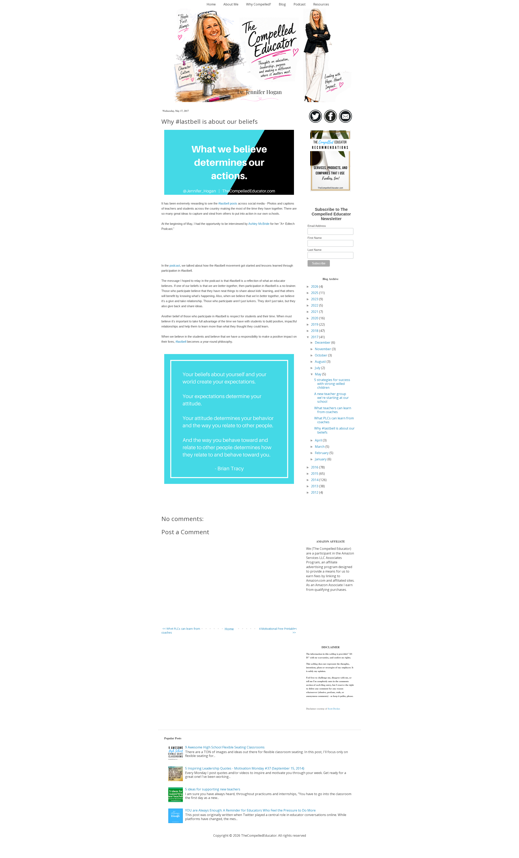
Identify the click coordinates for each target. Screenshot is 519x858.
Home (211, 4)
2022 (315, 305)
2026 (315, 286)
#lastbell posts (227, 203)
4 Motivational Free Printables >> (278, 630)
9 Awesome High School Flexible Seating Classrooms (225, 747)
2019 (315, 324)
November (323, 349)
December (323, 342)
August (321, 361)
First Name (315, 237)
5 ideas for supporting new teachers (212, 789)
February (322, 453)
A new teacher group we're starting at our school (331, 398)
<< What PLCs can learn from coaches (180, 630)
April (319, 440)
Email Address (317, 225)
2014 (315, 480)
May (318, 374)
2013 (315, 486)
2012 (315, 492)
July (318, 368)
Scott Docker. (334, 708)
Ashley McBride (258, 223)
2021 (315, 311)
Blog (282, 4)
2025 (315, 293)
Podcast (300, 4)
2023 (315, 299)
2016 (315, 467)
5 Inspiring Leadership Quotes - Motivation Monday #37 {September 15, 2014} (244, 768)
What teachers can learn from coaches (332, 410)
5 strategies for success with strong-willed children (332, 384)
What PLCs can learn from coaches (334, 420)
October (321, 355)
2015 (315, 473)
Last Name (315, 249)
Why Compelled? (258, 4)
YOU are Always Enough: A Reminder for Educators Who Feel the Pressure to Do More (250, 810)
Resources (321, 4)
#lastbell (181, 341)
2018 (315, 330)
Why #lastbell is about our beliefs (334, 430)
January (321, 459)
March (320, 446)
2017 (315, 337)
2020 (315, 318)
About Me (230, 4)
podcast (174, 265)
